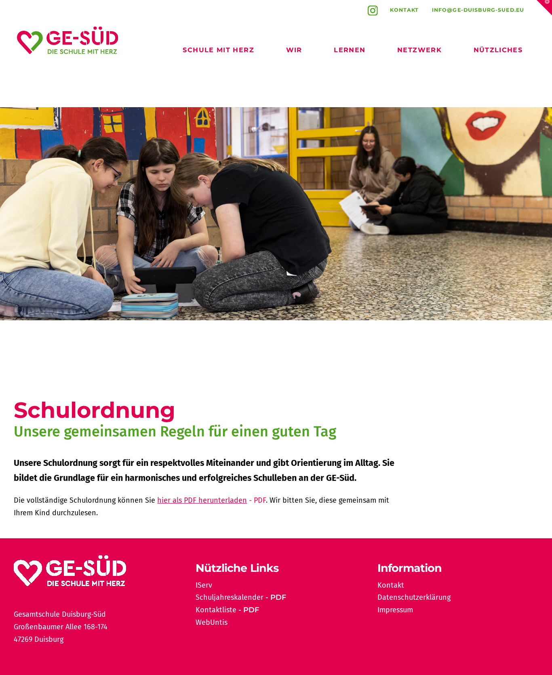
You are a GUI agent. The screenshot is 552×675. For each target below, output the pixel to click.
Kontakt (404, 10)
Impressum (395, 609)
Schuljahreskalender (229, 597)
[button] (544, 7)
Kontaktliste (216, 609)
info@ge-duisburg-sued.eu (478, 10)
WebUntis (212, 622)
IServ (204, 585)
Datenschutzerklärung (414, 597)
